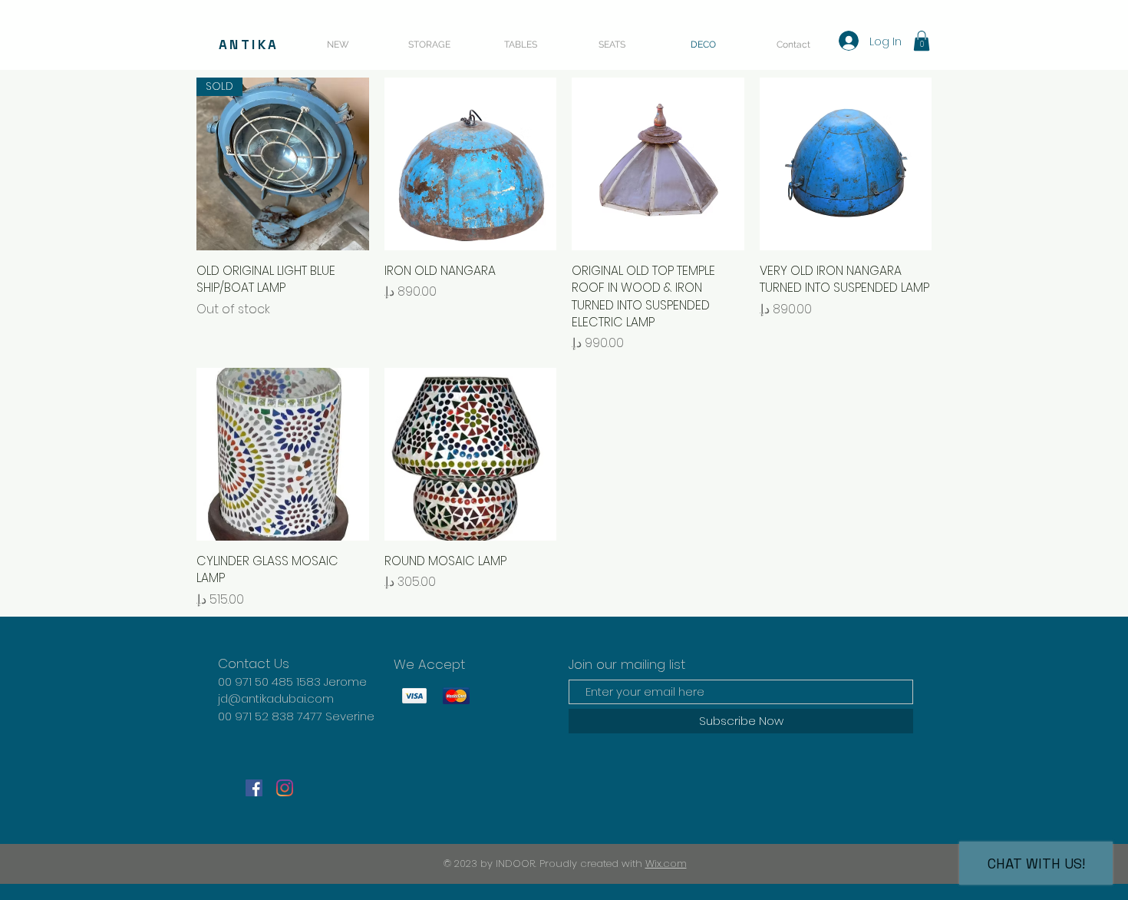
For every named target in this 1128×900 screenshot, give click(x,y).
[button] (921, 41)
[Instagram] (284, 787)
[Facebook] (254, 787)
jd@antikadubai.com (276, 698)
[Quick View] (470, 164)
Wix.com (666, 863)
